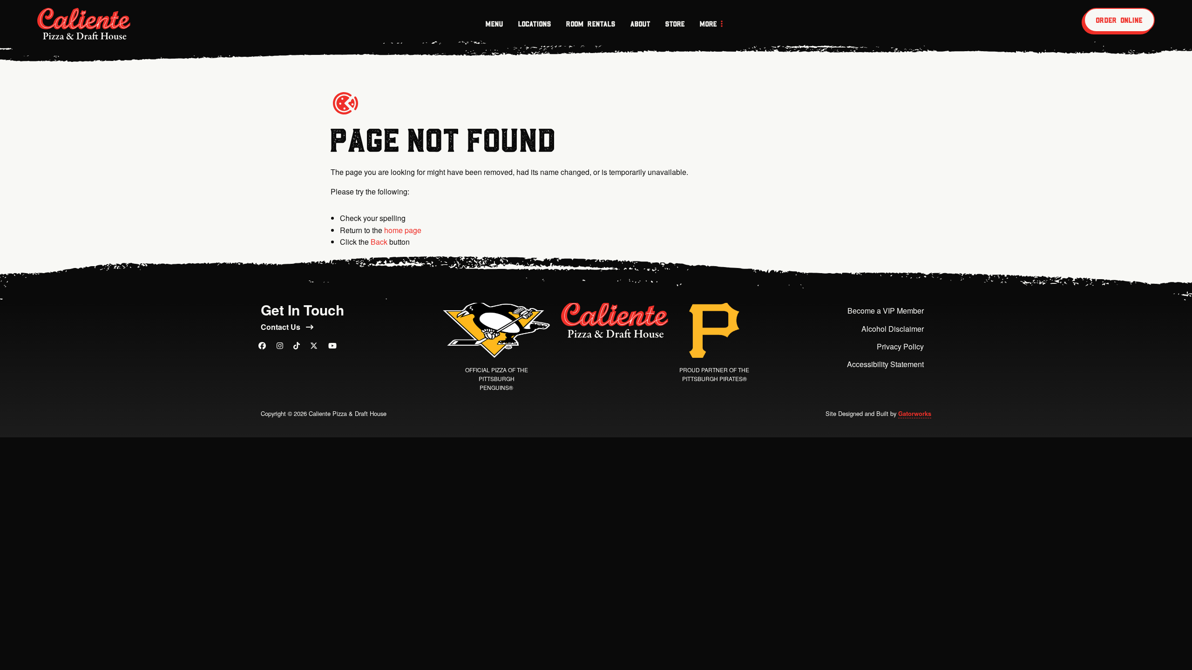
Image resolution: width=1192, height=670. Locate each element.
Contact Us (281, 327)
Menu (494, 24)
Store (675, 24)
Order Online (1119, 20)
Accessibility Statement (885, 364)
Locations (534, 24)
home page (402, 230)
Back (379, 241)
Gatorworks (914, 413)
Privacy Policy (900, 346)
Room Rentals (591, 24)
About (640, 24)
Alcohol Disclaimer (892, 328)
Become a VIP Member (885, 310)
